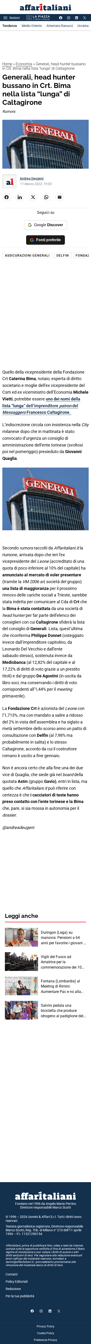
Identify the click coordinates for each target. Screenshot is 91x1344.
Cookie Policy (45, 1333)
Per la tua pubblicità (20, 1296)
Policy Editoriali (17, 1281)
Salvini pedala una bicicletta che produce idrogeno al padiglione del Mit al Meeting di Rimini (62, 1011)
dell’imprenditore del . (41, 405)
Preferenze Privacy (45, 1340)
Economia (24, 64)
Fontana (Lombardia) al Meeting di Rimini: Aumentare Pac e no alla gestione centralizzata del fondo (62, 986)
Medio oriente (32, 26)
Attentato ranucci (59, 26)
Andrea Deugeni (32, 178)
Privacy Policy (45, 1326)
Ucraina (83, 26)
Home (7, 64)
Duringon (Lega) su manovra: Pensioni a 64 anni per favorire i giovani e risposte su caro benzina (63, 938)
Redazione (13, 1289)
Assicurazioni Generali (27, 255)
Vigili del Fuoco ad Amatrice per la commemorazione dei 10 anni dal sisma (61, 962)
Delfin (62, 255)
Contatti (12, 1274)
